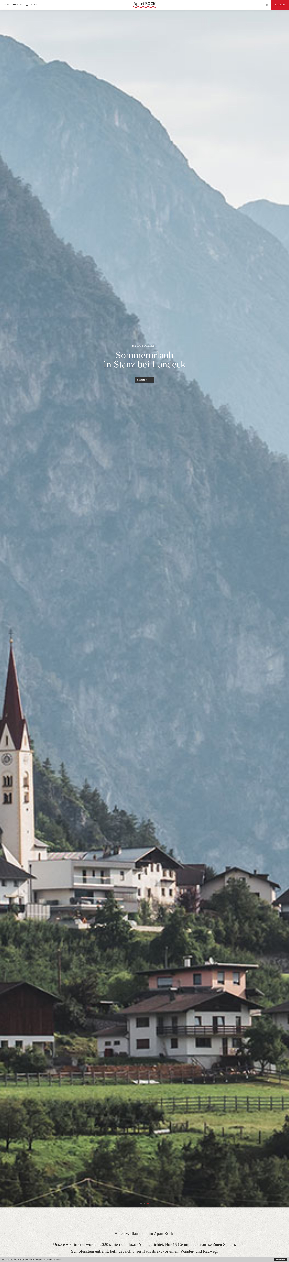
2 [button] (144, 1203)
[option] (144, 608)
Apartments (13, 5)
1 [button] (141, 1203)
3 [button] (148, 1203)
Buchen (142, 383)
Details (58, 1259)
